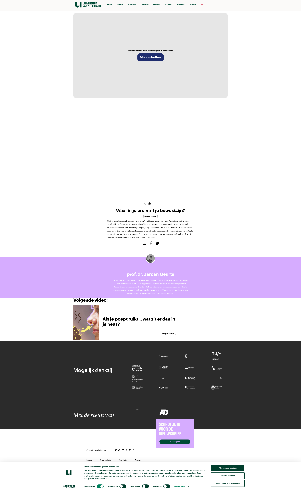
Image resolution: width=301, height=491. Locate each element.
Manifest (181, 5)
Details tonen (179, 486)
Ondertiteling (123, 460)
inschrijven (175, 441)
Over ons (145, 5)
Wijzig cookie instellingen (150, 57)
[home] (88, 5)
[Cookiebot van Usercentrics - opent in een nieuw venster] (69, 486)
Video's (120, 5)
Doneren (168, 5)
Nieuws (156, 5)
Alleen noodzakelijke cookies (228, 483)
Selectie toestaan (228, 476)
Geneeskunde (150, 216)
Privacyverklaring (105, 460)
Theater (192, 5)
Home (109, 5)
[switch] (122, 486)
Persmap (89, 460)
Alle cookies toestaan (228, 468)
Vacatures (138, 460)
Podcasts (132, 5)
